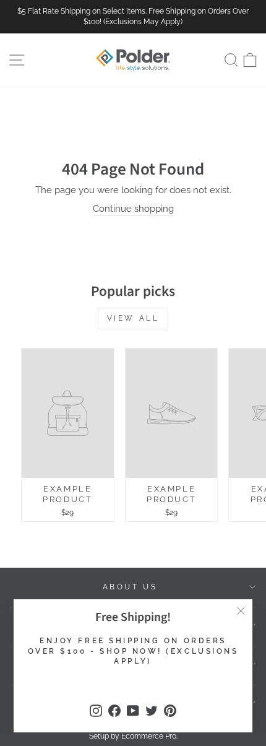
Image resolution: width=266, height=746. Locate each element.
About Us (130, 587)
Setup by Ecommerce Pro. (133, 736)
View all (133, 318)
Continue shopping (133, 208)
